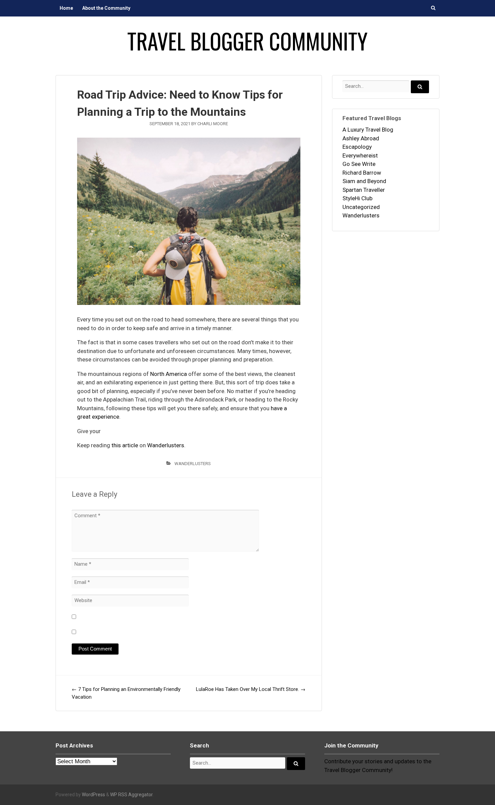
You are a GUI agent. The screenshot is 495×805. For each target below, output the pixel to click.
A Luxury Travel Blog (367, 129)
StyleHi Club (357, 198)
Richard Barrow (361, 172)
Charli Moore (212, 123)
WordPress (93, 794)
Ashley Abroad (360, 138)
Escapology (357, 146)
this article (124, 445)
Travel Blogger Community (247, 41)
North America (168, 374)
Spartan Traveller (363, 189)
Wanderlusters (165, 445)
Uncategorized (361, 207)
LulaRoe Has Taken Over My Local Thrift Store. (250, 689)
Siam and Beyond (364, 181)
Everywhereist (360, 155)
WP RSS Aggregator (131, 794)
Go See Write (358, 164)
